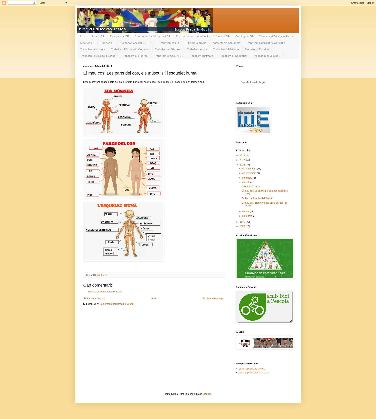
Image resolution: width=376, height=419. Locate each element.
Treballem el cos (197, 49)
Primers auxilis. (197, 42)
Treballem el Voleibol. (266, 55)
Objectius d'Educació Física (276, 36)
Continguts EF (244, 36)
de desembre (249, 168)
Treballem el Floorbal (135, 55)
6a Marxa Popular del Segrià (257, 198)
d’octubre (247, 177)
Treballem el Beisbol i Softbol (98, 55)
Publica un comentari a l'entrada (105, 291)
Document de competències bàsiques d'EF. (203, 36)
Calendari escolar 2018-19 (136, 42)
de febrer (247, 216)
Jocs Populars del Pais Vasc (254, 372)
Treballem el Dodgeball (233, 55)
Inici (82, 36)
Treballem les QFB (170, 42)
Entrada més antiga (212, 298)
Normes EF (107, 42)
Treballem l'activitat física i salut (265, 42)
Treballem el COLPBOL (168, 55)
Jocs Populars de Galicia (252, 368)
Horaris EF (97, 36)
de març (246, 211)
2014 (243, 164)
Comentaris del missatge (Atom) (116, 304)
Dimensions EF (119, 36)
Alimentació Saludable (226, 42)
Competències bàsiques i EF (152, 36)
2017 (243, 160)
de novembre (249, 173)
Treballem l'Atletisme (226, 49)
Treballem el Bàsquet (168, 49)
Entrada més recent (94, 298)
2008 (243, 226)
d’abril (245, 182)
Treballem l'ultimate (201, 55)
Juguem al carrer (251, 186)
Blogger (207, 394)
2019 (243, 155)
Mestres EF (87, 42)
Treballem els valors (92, 49)
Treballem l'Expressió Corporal (130, 49)
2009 (243, 221)
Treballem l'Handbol (257, 49)
